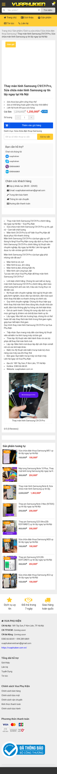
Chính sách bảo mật (10, 695)
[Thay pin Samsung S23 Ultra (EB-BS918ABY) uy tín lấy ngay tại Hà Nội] (9, 534)
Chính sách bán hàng (11, 691)
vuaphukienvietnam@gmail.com (30, 190)
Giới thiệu (28, 17)
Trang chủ (11, 17)
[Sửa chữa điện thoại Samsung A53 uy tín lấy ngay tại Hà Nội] (9, 587)
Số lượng (8, 117)
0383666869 (14, 166)
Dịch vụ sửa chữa (32, 31)
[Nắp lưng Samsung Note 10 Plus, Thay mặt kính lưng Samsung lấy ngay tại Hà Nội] (9, 481)
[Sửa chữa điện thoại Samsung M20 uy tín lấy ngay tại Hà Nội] (9, 552)
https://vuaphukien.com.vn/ (14, 648)
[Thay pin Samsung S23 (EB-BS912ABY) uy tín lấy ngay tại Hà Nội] (9, 570)
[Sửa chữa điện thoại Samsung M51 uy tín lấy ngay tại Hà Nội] (9, 463)
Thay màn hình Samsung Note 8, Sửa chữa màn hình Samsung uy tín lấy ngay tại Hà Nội (36, 489)
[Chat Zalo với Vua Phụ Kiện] (7, 173)
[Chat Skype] (7, 162)
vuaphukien (14, 156)
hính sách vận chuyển (12, 700)
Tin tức (10, 23)
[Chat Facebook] (7, 157)
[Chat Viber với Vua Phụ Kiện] (7, 168)
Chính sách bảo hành (11, 708)
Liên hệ (24, 23)
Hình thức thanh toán (11, 704)
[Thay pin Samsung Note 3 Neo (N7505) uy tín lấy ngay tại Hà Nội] (9, 516)
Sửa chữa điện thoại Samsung (28, 131)
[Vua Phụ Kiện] (28, 4)
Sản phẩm (45, 17)
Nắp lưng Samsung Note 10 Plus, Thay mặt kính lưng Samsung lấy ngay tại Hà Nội (36, 471)
